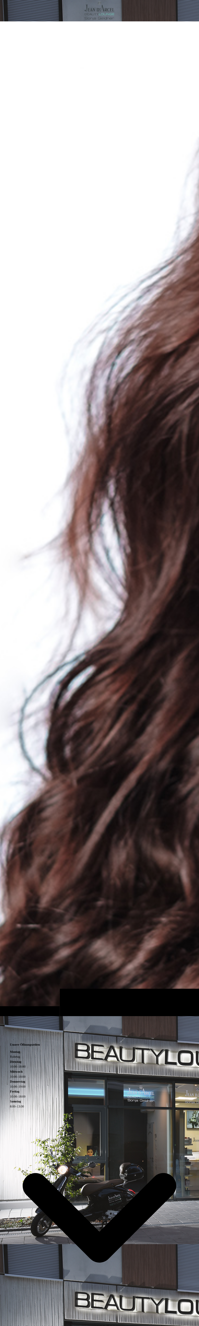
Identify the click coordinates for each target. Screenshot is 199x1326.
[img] (99, 518)
